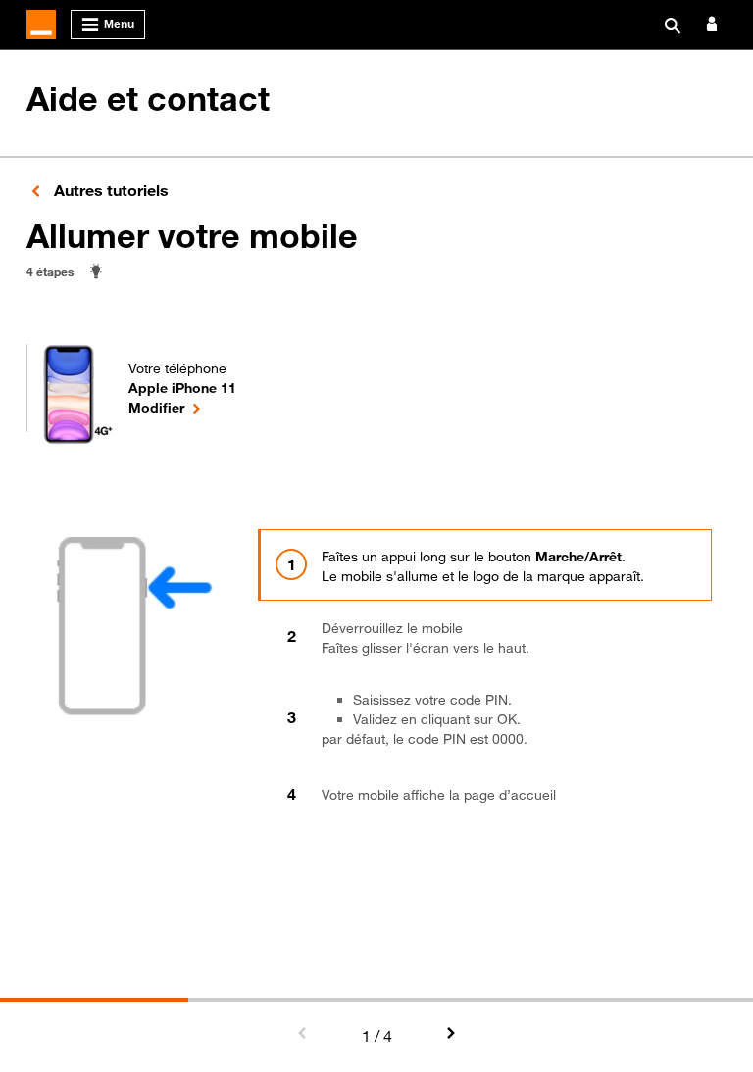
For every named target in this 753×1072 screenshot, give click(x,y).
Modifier (182, 406)
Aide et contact (148, 99)
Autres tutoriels (109, 190)
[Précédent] (303, 1033)
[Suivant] (450, 1033)
